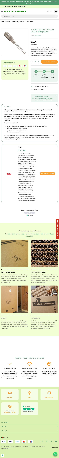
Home (3, 21)
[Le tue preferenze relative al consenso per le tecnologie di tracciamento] (2, 455)
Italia (4, 437)
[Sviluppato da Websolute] (55, 448)
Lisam (8, 21)
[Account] (48, 11)
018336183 (7, 6)
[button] (57, 229)
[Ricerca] (56, 16)
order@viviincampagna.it (19, 6)
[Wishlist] (51, 11)
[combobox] (29, 16)
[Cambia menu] (2, 11)
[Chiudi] (55, 96)
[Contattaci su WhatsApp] (55, 454)
